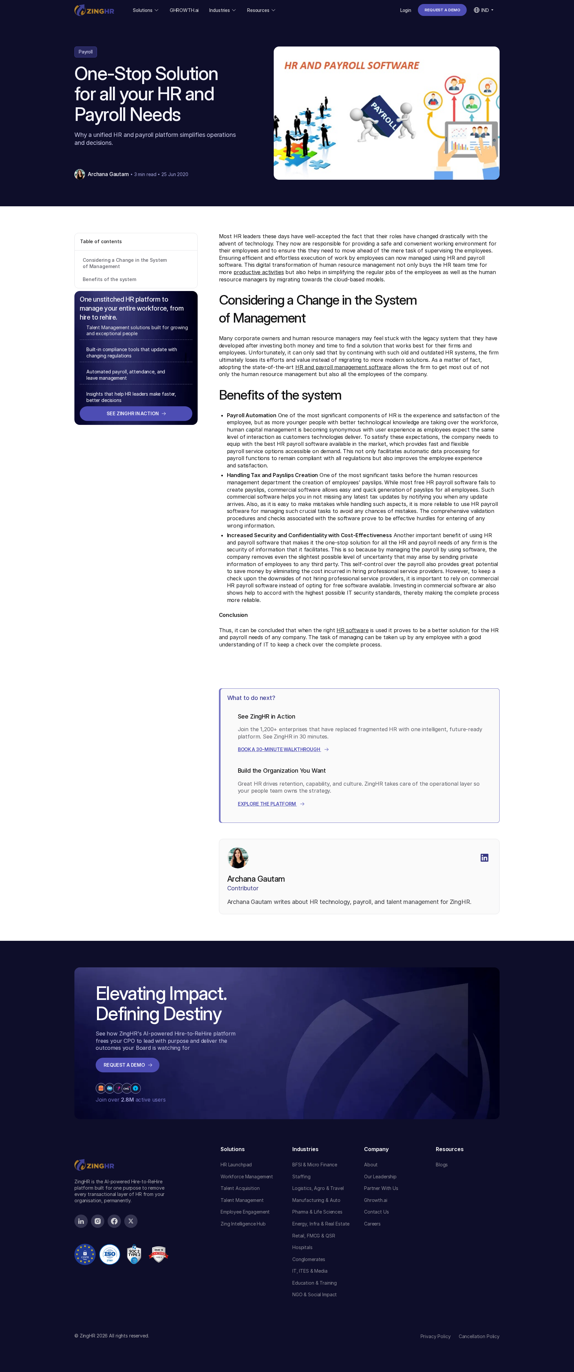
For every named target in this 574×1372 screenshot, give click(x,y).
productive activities (259, 272)
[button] (146, 10)
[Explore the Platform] (271, 804)
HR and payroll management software (343, 367)
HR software (352, 630)
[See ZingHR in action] (136, 413)
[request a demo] (442, 10)
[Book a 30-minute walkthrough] (283, 749)
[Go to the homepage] (94, 1152)
